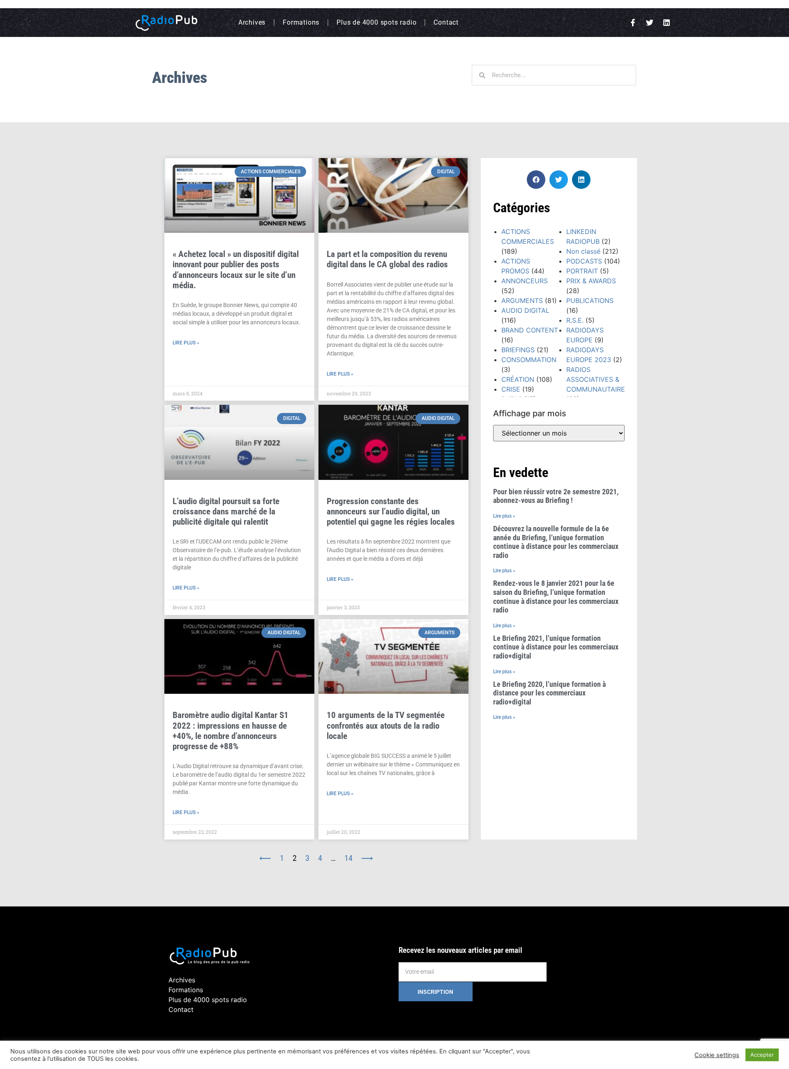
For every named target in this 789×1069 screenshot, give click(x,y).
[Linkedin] (666, 22)
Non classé (583, 251)
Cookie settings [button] (716, 1055)
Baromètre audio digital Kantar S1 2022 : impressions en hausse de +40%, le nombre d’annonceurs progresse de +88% (230, 730)
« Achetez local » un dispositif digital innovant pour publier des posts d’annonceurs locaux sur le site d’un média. (236, 269)
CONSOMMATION (528, 360)
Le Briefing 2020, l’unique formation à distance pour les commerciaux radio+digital (549, 693)
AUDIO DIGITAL (525, 310)
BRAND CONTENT (529, 330)
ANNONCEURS (524, 281)
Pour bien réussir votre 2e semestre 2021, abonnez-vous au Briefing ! (555, 496)
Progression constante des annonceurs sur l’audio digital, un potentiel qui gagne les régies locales (391, 511)
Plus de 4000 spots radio (376, 22)
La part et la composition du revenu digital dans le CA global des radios (387, 259)
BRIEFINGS (518, 350)
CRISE (510, 389)
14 (348, 858)
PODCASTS (584, 261)
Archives (251, 22)
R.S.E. (575, 320)
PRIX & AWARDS (591, 281)
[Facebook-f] (632, 22)
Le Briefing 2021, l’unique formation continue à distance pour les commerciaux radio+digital (555, 647)
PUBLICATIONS (590, 300)
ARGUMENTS (522, 300)
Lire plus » (186, 343)
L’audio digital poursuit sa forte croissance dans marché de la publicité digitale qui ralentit (226, 511)
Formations (301, 22)
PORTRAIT (582, 271)
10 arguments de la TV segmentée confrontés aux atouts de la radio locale (386, 725)
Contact (446, 22)
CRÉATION (517, 379)
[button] (536, 179)
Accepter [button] (762, 1054)
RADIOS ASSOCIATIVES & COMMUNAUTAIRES (597, 379)
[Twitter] (649, 22)
